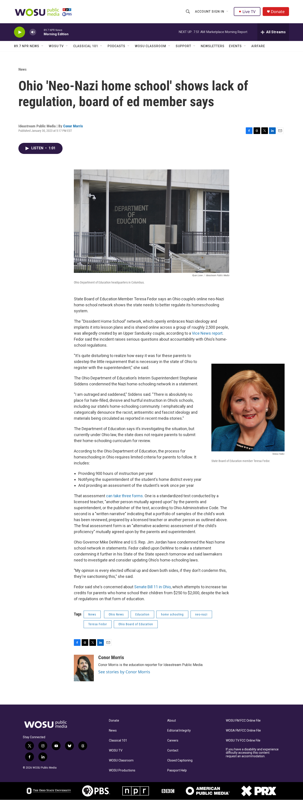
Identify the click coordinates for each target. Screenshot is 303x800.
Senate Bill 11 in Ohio (152, 586)
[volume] (33, 32)
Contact (172, 750)
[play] (19, 32)
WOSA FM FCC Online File (243, 730)
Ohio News (116, 614)
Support (183, 46)
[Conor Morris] (84, 668)
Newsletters (212, 46)
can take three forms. (125, 495)
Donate (278, 11)
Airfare (258, 46)
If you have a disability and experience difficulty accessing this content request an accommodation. (252, 753)
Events (235, 46)
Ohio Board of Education (135, 624)
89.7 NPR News (26, 46)
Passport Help (177, 770)
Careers (172, 740)
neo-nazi (201, 614)
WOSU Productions (122, 770)
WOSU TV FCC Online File (243, 740)
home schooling (172, 614)
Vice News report (207, 333)
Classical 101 (85, 46)
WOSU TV (56, 46)
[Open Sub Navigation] (227, 11)
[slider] (40, 32)
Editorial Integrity (179, 730)
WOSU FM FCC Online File (243, 720)
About (171, 720)
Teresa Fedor (97, 624)
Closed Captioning (180, 760)
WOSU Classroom (150, 46)
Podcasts (116, 46)
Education (142, 614)
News (22, 69)
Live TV (249, 11)
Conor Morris (73, 126)
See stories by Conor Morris (124, 671)
